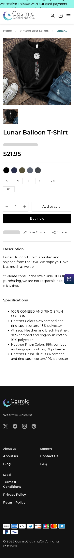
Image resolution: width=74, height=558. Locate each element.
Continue (19, 290)
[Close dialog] (69, 265)
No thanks (19, 295)
